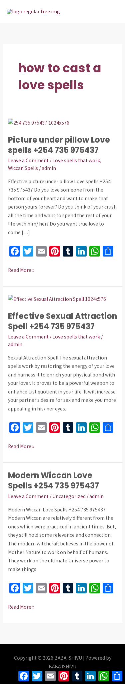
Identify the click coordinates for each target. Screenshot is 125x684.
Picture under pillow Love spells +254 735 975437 (59, 145)
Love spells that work (76, 160)
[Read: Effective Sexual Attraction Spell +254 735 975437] (57, 298)
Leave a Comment (28, 160)
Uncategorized (69, 496)
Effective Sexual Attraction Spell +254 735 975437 (62, 321)
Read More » (21, 269)
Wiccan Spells (23, 168)
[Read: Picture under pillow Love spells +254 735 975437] (38, 122)
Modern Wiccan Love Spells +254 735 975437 (53, 480)
